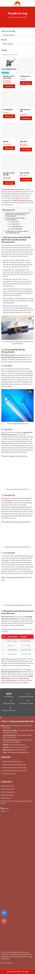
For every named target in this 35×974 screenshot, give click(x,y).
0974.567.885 (24, 747)
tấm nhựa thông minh (24, 247)
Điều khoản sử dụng (7, 795)
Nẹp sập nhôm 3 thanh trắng (8, 77)
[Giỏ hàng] (33, 3)
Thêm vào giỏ (9, 86)
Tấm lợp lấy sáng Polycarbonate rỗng (14, 767)
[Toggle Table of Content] (29, 210)
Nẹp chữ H (23, 141)
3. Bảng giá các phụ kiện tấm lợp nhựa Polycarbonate (17, 232)
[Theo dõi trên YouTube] (5, 778)
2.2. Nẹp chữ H (14, 224)
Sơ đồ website (6, 798)
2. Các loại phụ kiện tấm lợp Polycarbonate (15, 218)
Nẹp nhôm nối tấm (25, 110)
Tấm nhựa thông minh (9, 773)
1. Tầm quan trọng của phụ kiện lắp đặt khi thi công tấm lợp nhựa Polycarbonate (17, 214)
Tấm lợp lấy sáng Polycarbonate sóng (14, 770)
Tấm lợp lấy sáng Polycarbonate (12, 761)
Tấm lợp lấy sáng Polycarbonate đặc (14, 764)
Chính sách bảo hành (7, 789)
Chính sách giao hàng (8, 792)
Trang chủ (11, 17)
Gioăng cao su (25, 76)
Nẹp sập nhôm (6, 498)
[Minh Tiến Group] (17, 3)
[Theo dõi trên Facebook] (2, 778)
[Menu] (2, 3)
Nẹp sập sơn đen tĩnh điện (8, 174)
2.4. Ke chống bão (16, 229)
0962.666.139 (13, 747)
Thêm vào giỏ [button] (26, 83)
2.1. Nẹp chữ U (14, 221)
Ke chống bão (8, 109)
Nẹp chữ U (4, 369)
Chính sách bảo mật (7, 786)
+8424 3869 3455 (20, 750)
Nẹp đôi (5, 141)
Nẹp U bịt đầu (24, 173)
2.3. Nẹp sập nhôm (15, 226)
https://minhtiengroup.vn (18, 744)
